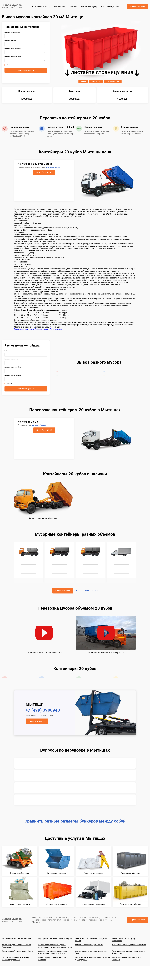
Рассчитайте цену (24, 70)
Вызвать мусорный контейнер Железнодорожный (15, 958)
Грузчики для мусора (93, 873)
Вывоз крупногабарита (130, 904)
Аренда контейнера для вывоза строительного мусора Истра (52, 952)
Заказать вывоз (42, 329)
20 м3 (86, 590)
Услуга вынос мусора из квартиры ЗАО (91, 952)
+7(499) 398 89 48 (137, 6)
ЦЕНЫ (83, 81)
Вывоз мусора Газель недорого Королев (52, 958)
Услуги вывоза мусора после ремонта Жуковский (129, 952)
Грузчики (73, 6)
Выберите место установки (12, 32)
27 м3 (95, 590)
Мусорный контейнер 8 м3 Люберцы (55, 938)
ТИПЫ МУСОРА (113, 81)
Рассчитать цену (36, 721)
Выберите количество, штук (12, 56)
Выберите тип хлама (10, 40)
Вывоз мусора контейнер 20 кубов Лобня (91, 939)
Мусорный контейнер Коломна (89, 945)
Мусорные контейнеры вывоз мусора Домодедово (92, 958)
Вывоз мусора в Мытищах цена (16, 938)
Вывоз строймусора (19, 873)
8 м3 (78, 590)
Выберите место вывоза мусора (13, 351)
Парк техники (56, 329)
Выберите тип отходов (11, 359)
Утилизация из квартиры (93, 904)
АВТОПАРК (96, 81)
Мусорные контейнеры (56, 904)
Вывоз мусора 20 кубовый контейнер (129, 945)
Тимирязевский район (24, 329)
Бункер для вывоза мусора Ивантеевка (124, 939)
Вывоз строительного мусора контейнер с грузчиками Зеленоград (55, 946)
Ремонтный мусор (89, 6)
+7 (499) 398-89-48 (44, 172)
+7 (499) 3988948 (43, 710)
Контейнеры (59, 6)
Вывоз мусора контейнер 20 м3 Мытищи (126, 958)
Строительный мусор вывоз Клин (17, 951)
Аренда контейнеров (130, 873)
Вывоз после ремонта (19, 904)
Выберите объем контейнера (12, 48)
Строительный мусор (40, 6)
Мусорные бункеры (110, 6)
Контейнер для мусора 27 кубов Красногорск (16, 946)
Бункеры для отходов (56, 873)
